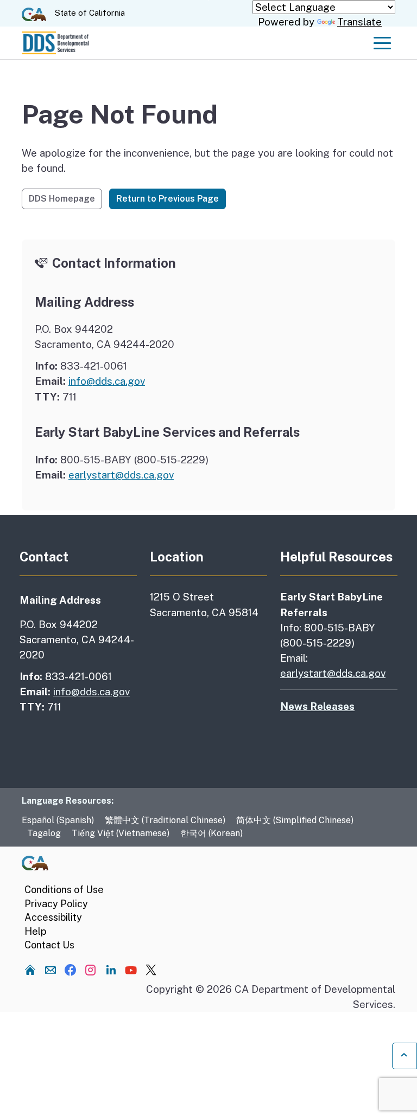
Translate (359, 22)
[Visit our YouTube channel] (131, 969)
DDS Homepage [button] (62, 198)
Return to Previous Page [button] (167, 198)
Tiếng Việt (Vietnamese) (120, 833)
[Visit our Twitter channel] (151, 969)
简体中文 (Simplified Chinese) (294, 820)
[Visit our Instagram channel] (91, 969)
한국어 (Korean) (211, 833)
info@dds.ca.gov (106, 381)
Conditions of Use (64, 889)
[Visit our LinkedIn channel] (111, 969)
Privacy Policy (56, 903)
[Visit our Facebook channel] (71, 969)
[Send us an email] (50, 969)
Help (35, 931)
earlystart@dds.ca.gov (121, 475)
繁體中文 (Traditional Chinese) (165, 820)
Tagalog (44, 833)
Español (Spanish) (58, 820)
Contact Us (49, 945)
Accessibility (53, 917)
